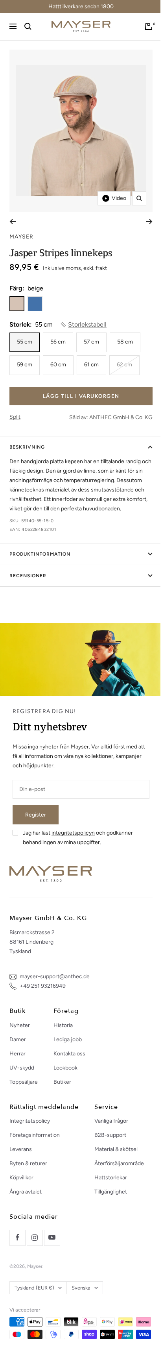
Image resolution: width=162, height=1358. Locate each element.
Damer (17, 1039)
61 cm (91, 364)
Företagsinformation (34, 1135)
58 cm (125, 341)
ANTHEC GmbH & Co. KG (121, 417)
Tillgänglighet (110, 1191)
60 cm (58, 364)
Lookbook (65, 1067)
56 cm (58, 341)
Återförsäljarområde (119, 1163)
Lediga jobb (67, 1039)
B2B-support (110, 1135)
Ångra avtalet (25, 1191)
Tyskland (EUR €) (34, 1288)
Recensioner (27, 575)
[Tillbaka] (12, 221)
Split (14, 417)
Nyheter (19, 1025)
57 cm (91, 341)
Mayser (21, 236)
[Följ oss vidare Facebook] (17, 1237)
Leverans (20, 1149)
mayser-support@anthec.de (55, 976)
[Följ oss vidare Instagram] (34, 1237)
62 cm (124, 364)
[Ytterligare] (149, 221)
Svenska (81, 1288)
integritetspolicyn (73, 833)
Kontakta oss (69, 1053)
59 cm (24, 364)
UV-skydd (21, 1067)
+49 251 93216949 (43, 986)
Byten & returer (28, 1163)
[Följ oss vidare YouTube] (52, 1237)
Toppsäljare (23, 1082)
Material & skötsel (116, 1149)
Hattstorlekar (110, 1177)
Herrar (17, 1053)
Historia (63, 1025)
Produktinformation (39, 554)
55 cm (24, 341)
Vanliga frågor (111, 1121)
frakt (101, 268)
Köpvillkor (21, 1177)
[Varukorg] (149, 26)
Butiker (62, 1082)
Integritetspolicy (29, 1121)
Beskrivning (27, 447)
